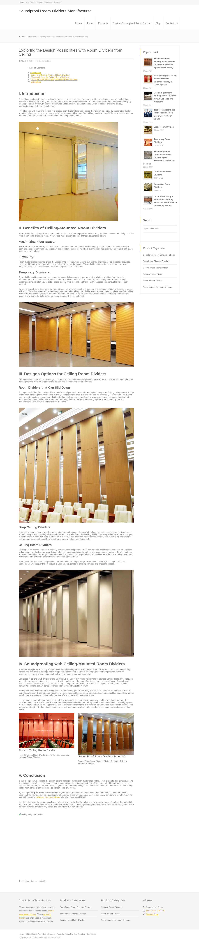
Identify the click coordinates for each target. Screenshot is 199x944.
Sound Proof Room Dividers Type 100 (101, 756)
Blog (40, 2)
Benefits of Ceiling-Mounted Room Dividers (50, 75)
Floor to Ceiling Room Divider (37, 750)
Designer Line (45, 61)
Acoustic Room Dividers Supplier (71, 934)
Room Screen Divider (152, 280)
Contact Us (48, 2)
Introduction (35, 72)
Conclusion (36, 82)
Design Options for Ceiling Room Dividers (50, 77)
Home (22, 2)
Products (103, 23)
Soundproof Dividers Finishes (156, 261)
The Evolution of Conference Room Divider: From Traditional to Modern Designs (159, 158)
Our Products (31, 2)
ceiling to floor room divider (48, 797)
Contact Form (152, 914)
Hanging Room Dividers (153, 274)
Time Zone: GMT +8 (155, 911)
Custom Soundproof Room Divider (132, 23)
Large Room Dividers (164, 127)
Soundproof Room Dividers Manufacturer (55, 11)
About (90, 23)
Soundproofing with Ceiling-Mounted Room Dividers (54, 79)
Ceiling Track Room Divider (155, 268)
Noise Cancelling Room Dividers (157, 287)
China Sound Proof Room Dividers (40, 934)
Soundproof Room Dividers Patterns (159, 255)
